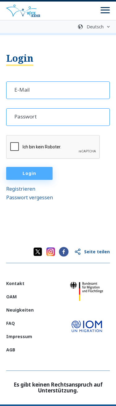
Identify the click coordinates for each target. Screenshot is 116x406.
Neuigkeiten (20, 310)
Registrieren (20, 189)
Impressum (19, 336)
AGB (10, 350)
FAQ (10, 323)
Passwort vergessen (29, 197)
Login (29, 173)
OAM (11, 297)
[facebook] (64, 252)
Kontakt (15, 283)
